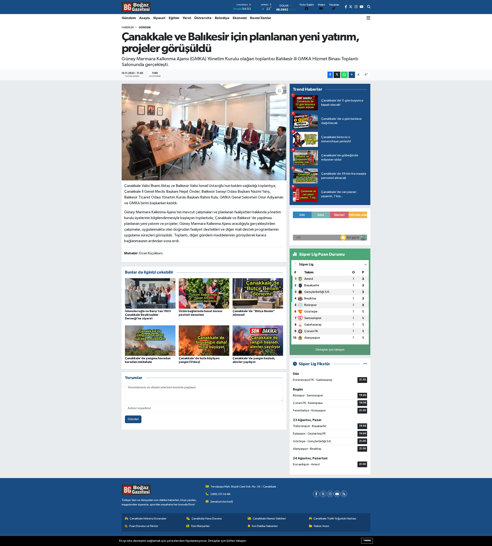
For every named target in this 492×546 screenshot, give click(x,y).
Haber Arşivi (321, 526)
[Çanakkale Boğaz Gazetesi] (136, 7)
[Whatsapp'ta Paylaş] (344, 75)
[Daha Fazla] (352, 75)
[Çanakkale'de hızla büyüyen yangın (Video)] (204, 340)
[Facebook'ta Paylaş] (330, 75)
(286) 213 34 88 (220, 494)
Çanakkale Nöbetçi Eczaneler (148, 518)
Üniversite (203, 18)
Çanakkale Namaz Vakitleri (269, 518)
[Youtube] (337, 494)
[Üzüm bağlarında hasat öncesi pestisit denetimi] (204, 293)
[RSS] (344, 494)
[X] (323, 494)
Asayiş (144, 18)
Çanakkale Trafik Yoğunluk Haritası (334, 518)
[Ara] (368, 7)
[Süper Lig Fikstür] (365, 364)
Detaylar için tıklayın (330, 349)
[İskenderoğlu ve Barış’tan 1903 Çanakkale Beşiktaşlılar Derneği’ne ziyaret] (150, 293)
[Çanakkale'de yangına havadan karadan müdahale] (150, 340)
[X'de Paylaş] (337, 75)
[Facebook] (316, 494)
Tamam (367, 540)
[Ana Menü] (368, 18)
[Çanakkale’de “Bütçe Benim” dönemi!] (258, 293)
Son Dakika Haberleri (265, 526)
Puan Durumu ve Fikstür (143, 526)
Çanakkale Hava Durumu (207, 518)
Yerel (187, 18)
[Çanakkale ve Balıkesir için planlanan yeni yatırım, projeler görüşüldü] (204, 132)
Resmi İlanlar (260, 18)
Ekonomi (240, 18)
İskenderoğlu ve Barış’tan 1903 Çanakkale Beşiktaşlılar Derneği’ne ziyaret (148, 315)
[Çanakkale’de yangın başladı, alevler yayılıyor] (258, 340)
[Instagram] (330, 494)
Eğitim (174, 18)
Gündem (129, 18)
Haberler (128, 27)
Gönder (133, 419)
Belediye (222, 18)
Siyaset (159, 18)
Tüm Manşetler (200, 526)
